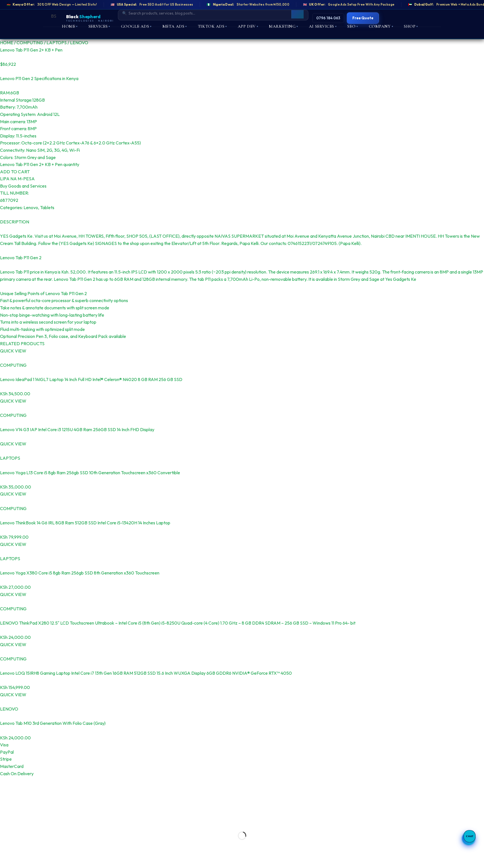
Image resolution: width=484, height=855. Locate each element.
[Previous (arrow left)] (5, 845)
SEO (352, 26)
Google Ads (136, 26)
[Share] (37, 821)
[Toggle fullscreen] (21, 821)
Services (99, 26)
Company (381, 26)
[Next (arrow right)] (21, 845)
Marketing (283, 26)
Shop (411, 26)
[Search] (297, 13)
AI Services (323, 26)
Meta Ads (174, 26)
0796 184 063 (328, 18)
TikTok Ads (212, 26)
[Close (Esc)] (53, 821)
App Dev (248, 26)
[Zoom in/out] (5, 821)
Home (70, 26)
